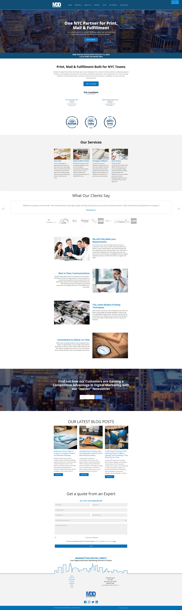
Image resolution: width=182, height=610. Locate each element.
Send (91, 546)
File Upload (124, 5)
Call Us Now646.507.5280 (175, 2)
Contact (97, 5)
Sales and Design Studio (72, 99)
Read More (58, 474)
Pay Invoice (113, 5)
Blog (104, 5)
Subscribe (98, 397)
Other (71, 585)
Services (77, 5)
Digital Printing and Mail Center (110, 99)
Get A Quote (91, 83)
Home (70, 5)
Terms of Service (108, 541)
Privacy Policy (97, 541)
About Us (88, 5)
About (71, 576)
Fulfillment (72, 583)
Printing (72, 581)
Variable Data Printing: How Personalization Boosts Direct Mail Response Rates (90, 453)
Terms (126, 608)
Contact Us (72, 578)
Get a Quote (91, 40)
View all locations (91, 94)
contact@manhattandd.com (110, 585)
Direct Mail (72, 579)
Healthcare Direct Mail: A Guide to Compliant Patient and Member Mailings (64, 453)
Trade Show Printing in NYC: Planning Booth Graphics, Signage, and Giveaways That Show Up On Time (116, 454)
